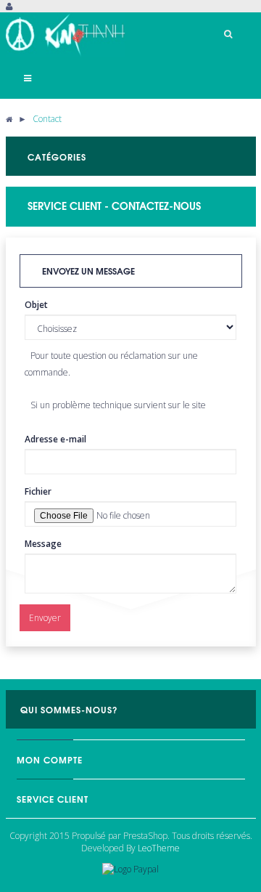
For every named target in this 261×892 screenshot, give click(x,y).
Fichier (38, 491)
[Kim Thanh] (65, 34)
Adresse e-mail (55, 439)
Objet (36, 305)
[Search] (228, 34)
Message (43, 544)
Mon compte (50, 759)
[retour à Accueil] (9, 119)
